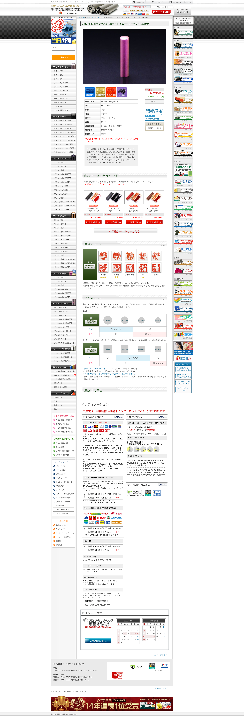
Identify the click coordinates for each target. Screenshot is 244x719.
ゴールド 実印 (59, 220)
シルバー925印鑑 (61, 349)
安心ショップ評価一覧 (64, 482)
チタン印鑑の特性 (62, 443)
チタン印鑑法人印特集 (62, 379)
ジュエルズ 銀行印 (61, 311)
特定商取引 (60, 506)
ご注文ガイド (61, 466)
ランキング (60, 490)
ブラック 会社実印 (61, 186)
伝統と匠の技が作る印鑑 (185, 65)
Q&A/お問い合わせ (63, 502)
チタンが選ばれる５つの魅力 (65, 371)
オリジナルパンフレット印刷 (184, 227)
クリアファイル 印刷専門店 (184, 321)
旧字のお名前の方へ (63, 455)
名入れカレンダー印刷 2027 (184, 287)
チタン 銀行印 (59, 75)
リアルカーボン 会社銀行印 (64, 148)
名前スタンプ (188, 129)
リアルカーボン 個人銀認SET (65, 136)
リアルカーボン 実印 (62, 121)
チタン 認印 (58, 79)
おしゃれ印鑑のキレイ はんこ (183, 57)
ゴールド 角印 (59, 255)
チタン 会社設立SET (62, 110)
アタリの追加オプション (65, 432)
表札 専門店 (189, 266)
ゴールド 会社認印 (61, 251)
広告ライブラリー (62, 529)
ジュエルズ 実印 (60, 307)
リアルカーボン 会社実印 (63, 144)
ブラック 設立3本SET (62, 210)
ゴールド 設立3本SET (62, 267)
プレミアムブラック (63, 158)
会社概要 (59, 545)
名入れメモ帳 (188, 312)
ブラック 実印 (59, 162)
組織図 (58, 541)
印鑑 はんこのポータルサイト (183, 35)
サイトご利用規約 (62, 513)
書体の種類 (60, 447)
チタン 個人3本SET (61, 91)
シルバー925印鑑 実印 (62, 353)
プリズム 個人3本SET (62, 297)
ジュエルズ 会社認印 (62, 335)
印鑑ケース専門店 (187, 82)
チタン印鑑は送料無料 (64, 420)
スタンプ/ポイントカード (185, 202)
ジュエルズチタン (62, 303)
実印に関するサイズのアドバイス (97, 369)
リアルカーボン (61, 117)
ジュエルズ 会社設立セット (64, 343)
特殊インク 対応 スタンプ (185, 156)
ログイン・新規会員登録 (65, 494)
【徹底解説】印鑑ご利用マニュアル (184, 383)
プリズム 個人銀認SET (62, 293)
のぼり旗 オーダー (187, 329)
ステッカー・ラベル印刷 (185, 245)
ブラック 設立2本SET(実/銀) (64, 206)
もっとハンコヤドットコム (65, 533)
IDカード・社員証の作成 (185, 210)
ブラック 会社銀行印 (62, 190)
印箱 (55, 409)
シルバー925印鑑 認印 (62, 361)
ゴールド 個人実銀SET (62, 232)
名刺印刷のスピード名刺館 (184, 185)
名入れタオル (188, 304)
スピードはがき (187, 253)
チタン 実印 (58, 71)
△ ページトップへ (161, 655)
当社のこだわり (61, 525)
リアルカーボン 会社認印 (63, 152)
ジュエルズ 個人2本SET (63, 319)
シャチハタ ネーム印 (186, 95)
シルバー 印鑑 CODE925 (185, 74)
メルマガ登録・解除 (63, 498)
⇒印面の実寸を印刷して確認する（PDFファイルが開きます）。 (110, 374)
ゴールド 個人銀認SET (62, 236)
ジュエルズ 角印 (60, 339)
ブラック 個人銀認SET (62, 178)
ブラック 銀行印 (60, 166)
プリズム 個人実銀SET (62, 289)
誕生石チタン (59, 383)
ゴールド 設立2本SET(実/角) (64, 259)
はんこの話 (183, 389)
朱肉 (55, 401)
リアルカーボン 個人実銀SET (65, 132)
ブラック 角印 (59, 198)
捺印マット (58, 405)
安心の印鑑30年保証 (63, 428)
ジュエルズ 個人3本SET (63, 323)
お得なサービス (61, 478)
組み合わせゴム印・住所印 (184, 112)
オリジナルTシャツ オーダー (184, 236)
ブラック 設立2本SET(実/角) (64, 202)
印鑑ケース (58, 397)
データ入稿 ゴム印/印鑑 (185, 104)
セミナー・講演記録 (63, 537)
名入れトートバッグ (186, 295)
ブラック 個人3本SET (62, 182)
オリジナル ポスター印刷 (185, 219)
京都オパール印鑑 (60, 387)
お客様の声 (60, 486)
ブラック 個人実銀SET (62, 174)
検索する (64, 57)
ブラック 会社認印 (61, 194)
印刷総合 (189, 176)
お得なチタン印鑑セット (63, 375)
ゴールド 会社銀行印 (62, 247)
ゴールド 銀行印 (60, 224)
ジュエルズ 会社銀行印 (62, 331)
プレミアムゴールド (63, 216)
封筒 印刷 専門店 (187, 193)
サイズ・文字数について (65, 451)
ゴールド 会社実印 (61, 243)
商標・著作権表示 (62, 509)
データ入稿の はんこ (186, 148)
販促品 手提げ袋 (187, 338)
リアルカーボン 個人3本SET (65, 140)
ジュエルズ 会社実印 (62, 327)
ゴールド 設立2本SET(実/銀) (64, 263)
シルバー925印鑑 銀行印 (63, 357)
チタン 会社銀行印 (61, 98)
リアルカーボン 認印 (62, 128)
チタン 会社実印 (60, 95)
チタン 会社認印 (60, 102)
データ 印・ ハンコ (186, 121)
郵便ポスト (189, 274)
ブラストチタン (61, 67)
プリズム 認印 (59, 285)
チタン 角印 (58, 106)
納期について (61, 474)
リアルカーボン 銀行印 (63, 124)
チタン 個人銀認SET (62, 87)
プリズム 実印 (59, 277)
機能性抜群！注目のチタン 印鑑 (183, 48)
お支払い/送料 (61, 470)
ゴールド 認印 (59, 228)
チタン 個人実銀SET (62, 83)
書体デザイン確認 (62, 424)
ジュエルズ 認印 (60, 315)
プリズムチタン (61, 273)
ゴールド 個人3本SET (62, 240)
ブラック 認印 (59, 170)
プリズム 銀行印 (60, 281)
